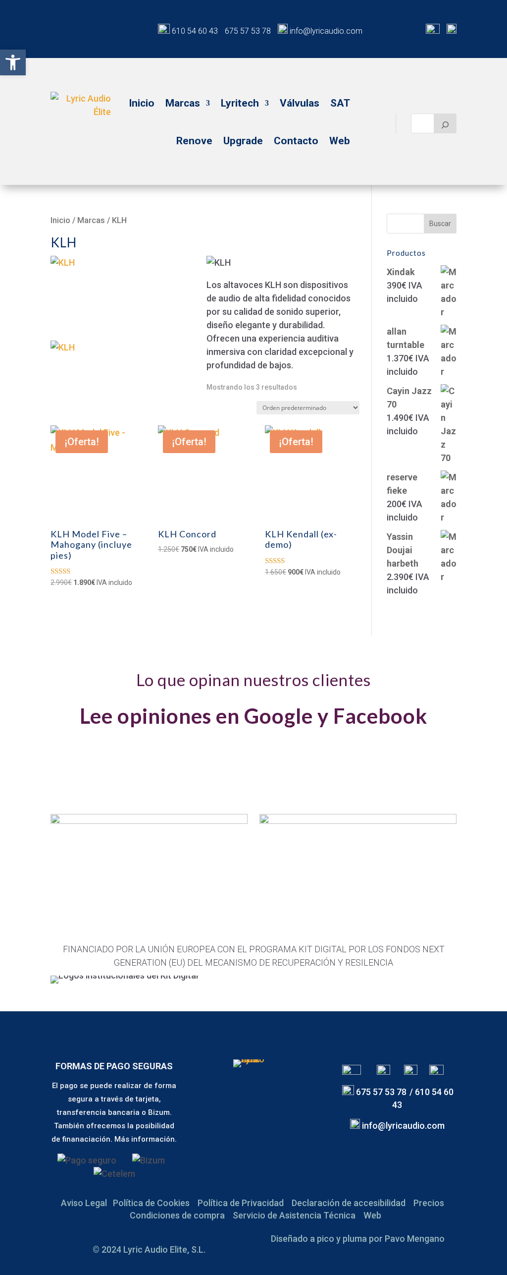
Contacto (296, 141)
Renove (194, 141)
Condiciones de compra (177, 1215)
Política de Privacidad (241, 1203)
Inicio (141, 103)
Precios (428, 1203)
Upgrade (243, 141)
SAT (340, 103)
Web (339, 141)
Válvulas (299, 103)
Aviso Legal (84, 1203)
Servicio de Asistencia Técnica (294, 1215)
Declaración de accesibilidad (349, 1203)
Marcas (182, 103)
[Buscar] (445, 123)
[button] (13, 62)
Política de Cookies (151, 1203)
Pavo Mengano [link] (415, 1238)
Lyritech (240, 103)
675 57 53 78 (248, 31)
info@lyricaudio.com (325, 31)
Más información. (145, 1139)
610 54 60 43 (195, 31)
